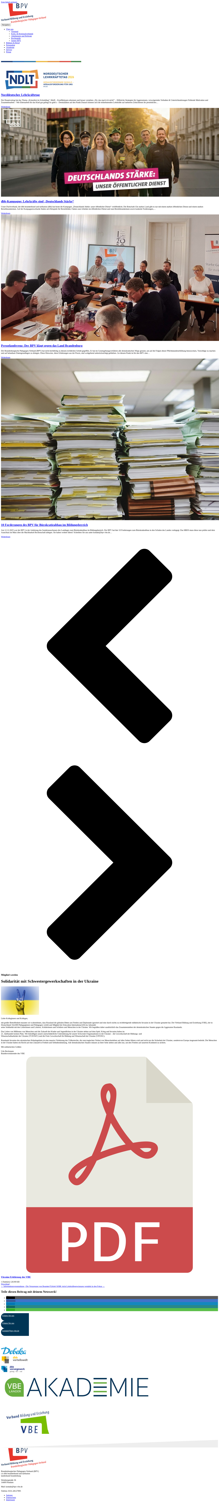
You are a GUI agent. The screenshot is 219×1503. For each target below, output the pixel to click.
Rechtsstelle (16, 38)
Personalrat (10, 45)
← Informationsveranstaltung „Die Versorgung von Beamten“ (25, 1286)
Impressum (10, 1500)
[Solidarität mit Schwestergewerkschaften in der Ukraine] (20, 1014)
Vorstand (14, 31)
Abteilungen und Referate (21, 36)
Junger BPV (16, 41)
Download (5, 1284)
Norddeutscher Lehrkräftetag (20, 94)
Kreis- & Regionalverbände (22, 34)
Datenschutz (11, 1497)
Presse (8, 52)
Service (9, 50)
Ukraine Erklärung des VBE (16, 1277)
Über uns (9, 29)
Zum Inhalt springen (9, 2)
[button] (109, 646)
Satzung (9, 1495)
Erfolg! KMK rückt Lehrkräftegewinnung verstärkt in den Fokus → (77, 1286)
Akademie (10, 47)
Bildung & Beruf (13, 43)
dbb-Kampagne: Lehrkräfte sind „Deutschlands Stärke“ (37, 201)
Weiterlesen (5, 107)
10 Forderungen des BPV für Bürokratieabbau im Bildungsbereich (44, 524)
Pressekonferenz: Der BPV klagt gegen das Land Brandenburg (42, 345)
